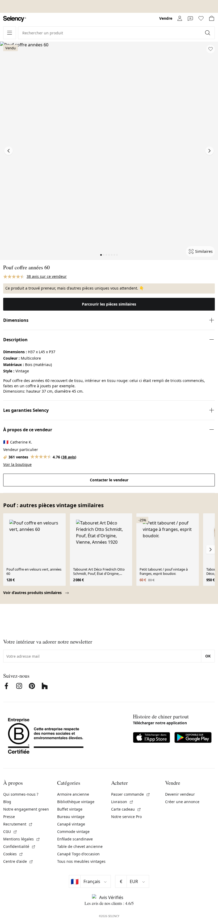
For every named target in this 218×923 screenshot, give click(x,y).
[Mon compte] (180, 18)
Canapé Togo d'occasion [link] (78, 853)
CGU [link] (10, 831)
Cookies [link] (13, 853)
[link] (14, 19)
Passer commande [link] (130, 794)
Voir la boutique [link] (17, 464)
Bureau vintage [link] (71, 816)
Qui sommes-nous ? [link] (20, 794)
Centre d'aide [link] (18, 861)
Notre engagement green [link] (26, 809)
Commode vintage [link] (73, 831)
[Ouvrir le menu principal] (9, 32)
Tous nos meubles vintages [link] (81, 861)
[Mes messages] (190, 18)
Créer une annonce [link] (182, 801)
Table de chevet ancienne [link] (80, 846)
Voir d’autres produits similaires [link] (33, 592)
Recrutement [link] (18, 824)
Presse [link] (9, 816)
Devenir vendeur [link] (180, 794)
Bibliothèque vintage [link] (75, 801)
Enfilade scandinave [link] (75, 838)
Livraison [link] (122, 801)
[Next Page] (209, 151)
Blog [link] (7, 801)
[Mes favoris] (201, 18)
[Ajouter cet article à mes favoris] (210, 49)
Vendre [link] (165, 18)
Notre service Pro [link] (126, 816)
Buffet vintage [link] (69, 809)
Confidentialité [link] (19, 846)
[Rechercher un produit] (208, 33)
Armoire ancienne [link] (73, 794)
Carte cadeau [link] (126, 809)
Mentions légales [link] (21, 838)
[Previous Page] (8, 151)
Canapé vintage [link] (71, 824)
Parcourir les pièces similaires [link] (109, 304)
